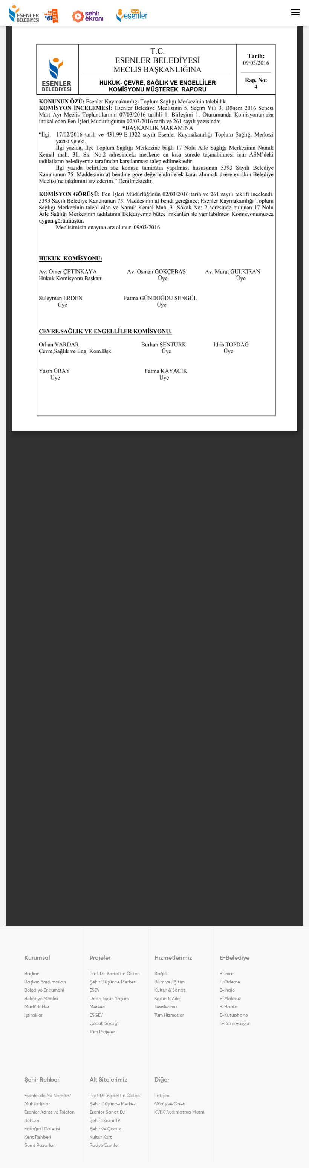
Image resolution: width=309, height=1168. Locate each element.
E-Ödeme (230, 982)
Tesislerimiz (165, 1006)
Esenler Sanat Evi (107, 1112)
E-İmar (227, 973)
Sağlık (161, 973)
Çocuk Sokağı (104, 1023)
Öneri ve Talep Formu (51, 16)
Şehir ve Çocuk (105, 1128)
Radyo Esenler (132, 16)
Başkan (32, 973)
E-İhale (227, 990)
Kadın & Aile (167, 998)
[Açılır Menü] (295, 13)
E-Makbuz (230, 998)
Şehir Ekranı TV (87, 16)
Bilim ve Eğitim (169, 982)
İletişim (161, 1095)
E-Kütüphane (234, 1015)
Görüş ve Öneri (169, 1103)
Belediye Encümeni (44, 990)
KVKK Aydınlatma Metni (179, 1112)
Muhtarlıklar (37, 1103)
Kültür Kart (101, 1137)
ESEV (94, 990)
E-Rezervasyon (235, 1023)
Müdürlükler (36, 1006)
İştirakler (33, 1015)
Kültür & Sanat (169, 990)
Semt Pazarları (40, 1145)
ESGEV (96, 1015)
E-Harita (229, 1006)
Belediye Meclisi (41, 998)
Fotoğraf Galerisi (42, 1128)
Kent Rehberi (37, 1137)
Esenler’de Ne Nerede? (47, 1095)
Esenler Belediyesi (24, 13)
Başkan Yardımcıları (45, 982)
